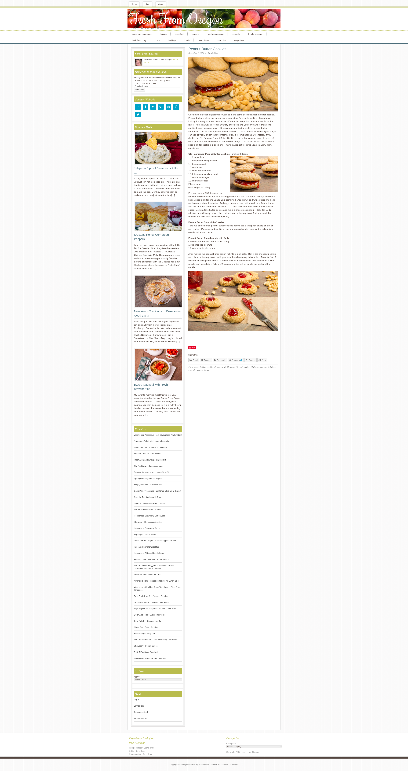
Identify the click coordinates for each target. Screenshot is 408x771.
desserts (218, 366)
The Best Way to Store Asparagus (148, 466)
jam (190, 370)
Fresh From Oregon (176, 18)
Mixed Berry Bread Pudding (146, 627)
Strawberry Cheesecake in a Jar (148, 522)
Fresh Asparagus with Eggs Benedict (150, 460)
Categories (231, 743)
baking (203, 366)
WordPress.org (140, 718)
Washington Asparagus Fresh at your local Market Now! (158, 435)
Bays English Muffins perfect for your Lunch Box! (155, 609)
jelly (194, 370)
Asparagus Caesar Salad (145, 534)
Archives (138, 677)
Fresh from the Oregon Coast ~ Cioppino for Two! (155, 541)
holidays (271, 366)
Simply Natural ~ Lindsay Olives (148, 485)
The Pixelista (203, 765)
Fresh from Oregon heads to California (150, 447)
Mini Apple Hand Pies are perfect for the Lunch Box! (156, 581)
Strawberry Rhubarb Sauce (146, 646)
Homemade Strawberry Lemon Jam (149, 516)
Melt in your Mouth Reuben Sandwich (150, 658)
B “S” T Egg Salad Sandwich (146, 652)
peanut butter (203, 370)
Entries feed (139, 706)
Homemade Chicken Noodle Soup (149, 553)
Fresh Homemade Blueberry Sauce (149, 503)
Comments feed (141, 712)
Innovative (190, 765)
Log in (136, 700)
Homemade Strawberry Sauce (147, 528)
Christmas (255, 366)
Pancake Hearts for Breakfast (146, 547)
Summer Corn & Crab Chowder (147, 454)
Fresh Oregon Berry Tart (144, 633)
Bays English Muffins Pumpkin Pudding (151, 596)
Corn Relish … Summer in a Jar (147, 621)
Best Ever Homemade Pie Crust (147, 575)
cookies (210, 366)
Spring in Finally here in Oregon (148, 478)
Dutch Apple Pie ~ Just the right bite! (149, 615)
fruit (224, 366)
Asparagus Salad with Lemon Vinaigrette (151, 441)
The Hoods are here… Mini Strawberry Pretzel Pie (155, 640)
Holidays (231, 366)
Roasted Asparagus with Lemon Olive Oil (151, 472)
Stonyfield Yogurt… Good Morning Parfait (152, 602)
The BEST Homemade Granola (147, 510)
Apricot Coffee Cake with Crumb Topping (151, 559)
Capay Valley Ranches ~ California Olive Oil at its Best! (157, 491)
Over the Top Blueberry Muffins (147, 497)
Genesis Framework (229, 765)
